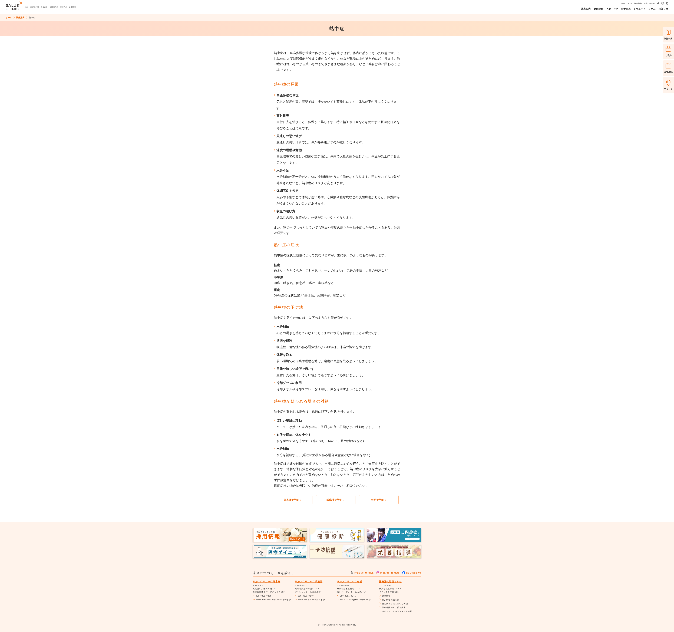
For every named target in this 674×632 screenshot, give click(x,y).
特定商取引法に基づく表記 (395, 604)
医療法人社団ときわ (390, 581)
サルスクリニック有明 (349, 581)
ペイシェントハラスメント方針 (397, 611)
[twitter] (658, 3)
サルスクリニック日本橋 (266, 581)
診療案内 (20, 17)
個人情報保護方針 (390, 600)
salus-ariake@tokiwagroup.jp (355, 600)
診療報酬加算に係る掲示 (394, 607)
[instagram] (662, 3)
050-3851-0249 (306, 596)
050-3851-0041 (348, 596)
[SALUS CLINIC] (14, 5)
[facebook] (667, 3)
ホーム (9, 17)
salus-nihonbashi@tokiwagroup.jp (273, 600)
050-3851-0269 (264, 596)
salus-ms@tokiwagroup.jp (311, 600)
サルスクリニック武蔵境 (308, 581)
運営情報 (386, 596)
